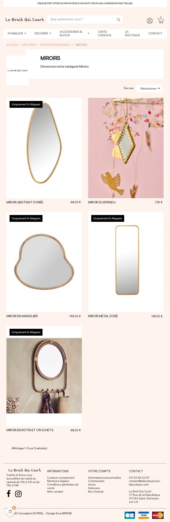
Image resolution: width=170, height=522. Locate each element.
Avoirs (92, 484)
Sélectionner (151, 88)
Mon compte (55, 491)
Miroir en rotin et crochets (29, 430)
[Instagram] (18, 494)
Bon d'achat (95, 491)
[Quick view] (39, 167)
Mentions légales (58, 481)
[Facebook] (8, 494)
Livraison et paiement (60, 477)
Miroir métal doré (103, 316)
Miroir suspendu (102, 202)
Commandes (96, 481)
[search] (117, 20)
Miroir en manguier (22, 316)
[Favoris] (49, 167)
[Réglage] (150, 21)
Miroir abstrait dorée (24, 202)
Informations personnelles (104, 477)
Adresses (94, 488)
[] (126, 167)
